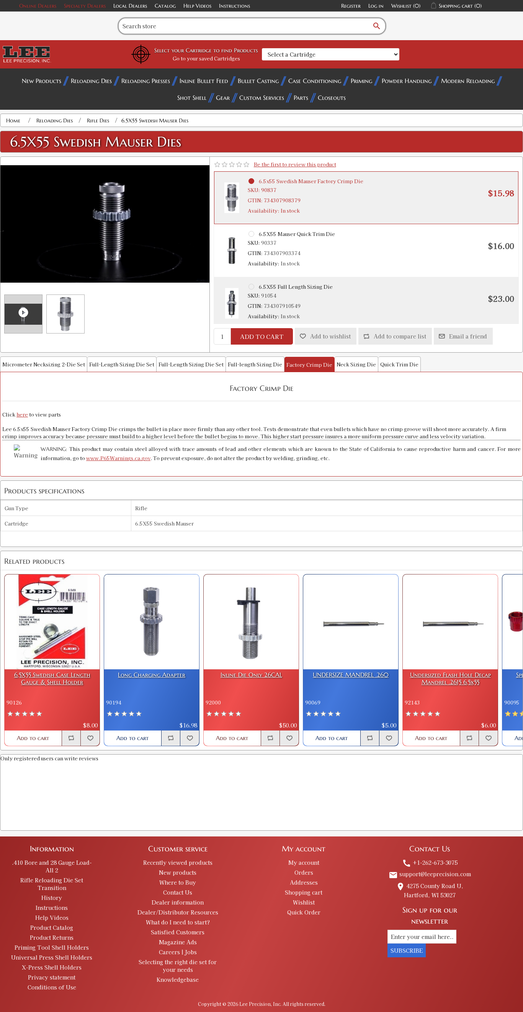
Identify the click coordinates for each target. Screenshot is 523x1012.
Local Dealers (130, 5)
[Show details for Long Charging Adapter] (151, 621)
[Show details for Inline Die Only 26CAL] (251, 621)
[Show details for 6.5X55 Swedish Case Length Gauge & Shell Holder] (52, 621)
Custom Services (261, 97)
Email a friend (468, 336)
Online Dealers (37, 5)
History (51, 897)
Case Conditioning (314, 81)
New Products (41, 81)
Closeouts (332, 97)
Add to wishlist (330, 336)
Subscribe (407, 950)
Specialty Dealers (85, 5)
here (22, 414)
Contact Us (177, 892)
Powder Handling (406, 81)
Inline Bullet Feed (204, 81)
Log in (376, 5)
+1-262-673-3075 (430, 862)
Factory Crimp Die (309, 364)
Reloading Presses (145, 81)
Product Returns (52, 937)
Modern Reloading (468, 81)
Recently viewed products (177, 862)
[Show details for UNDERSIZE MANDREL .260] (350, 621)
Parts (301, 97)
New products (177, 872)
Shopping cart (303, 892)
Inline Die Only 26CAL (251, 674)
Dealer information (178, 902)
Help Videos (197, 5)
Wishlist (304, 902)
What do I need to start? (178, 922)
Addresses (304, 882)
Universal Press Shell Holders (51, 957)
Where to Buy (177, 882)
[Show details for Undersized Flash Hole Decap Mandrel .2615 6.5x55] (450, 621)
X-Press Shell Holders (52, 967)
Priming (361, 81)
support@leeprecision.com (430, 874)
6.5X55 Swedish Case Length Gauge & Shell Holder (52, 678)
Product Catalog (51, 927)
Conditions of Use (52, 987)
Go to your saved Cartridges (206, 58)
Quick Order (303, 912)
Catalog (165, 5)
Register (351, 5)
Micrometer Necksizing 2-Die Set (43, 364)
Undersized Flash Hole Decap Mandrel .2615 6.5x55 (450, 678)
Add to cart (262, 336)
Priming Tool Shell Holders (52, 947)
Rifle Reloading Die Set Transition (51, 884)
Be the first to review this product (295, 164)
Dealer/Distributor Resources (177, 912)
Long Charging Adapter (151, 674)
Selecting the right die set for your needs (178, 965)
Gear (223, 97)
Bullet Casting (258, 81)
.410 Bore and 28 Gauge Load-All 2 (52, 866)
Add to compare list (400, 336)
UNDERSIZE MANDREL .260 (351, 674)
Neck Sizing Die (356, 364)
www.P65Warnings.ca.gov (118, 458)
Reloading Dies (91, 81)
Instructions (234, 5)
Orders (303, 872)
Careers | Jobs (178, 952)
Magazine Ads (178, 942)
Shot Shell (191, 97)
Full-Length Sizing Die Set (121, 364)
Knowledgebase (178, 979)
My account (303, 862)
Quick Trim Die (399, 364)
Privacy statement (51, 977)
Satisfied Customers (177, 932)
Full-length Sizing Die (255, 364)
